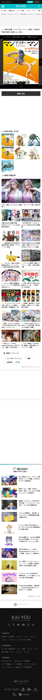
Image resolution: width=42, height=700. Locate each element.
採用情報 (27, 667)
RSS (33, 625)
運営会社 (18, 667)
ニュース (16, 14)
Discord (23, 625)
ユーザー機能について (8, 664)
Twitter (9, 625)
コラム (26, 636)
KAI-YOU (4, 14)
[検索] (39, 6)
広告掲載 (26, 661)
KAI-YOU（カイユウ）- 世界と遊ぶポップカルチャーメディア (21, 6)
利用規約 (19, 664)
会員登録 (30, 2)
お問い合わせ (18, 661)
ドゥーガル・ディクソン (14, 358)
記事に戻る (21, 94)
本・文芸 (10, 14)
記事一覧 (4, 636)
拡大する (21, 83)
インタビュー (13, 639)
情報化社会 (12, 649)
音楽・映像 (5, 652)
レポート (32, 636)
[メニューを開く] (3, 6)
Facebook (13, 625)
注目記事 (11, 636)
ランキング (19, 636)
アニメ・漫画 (21, 649)
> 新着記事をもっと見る (34, 596)
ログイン (37, 2)
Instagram (28, 625)
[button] (40, 62)
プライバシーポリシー (31, 664)
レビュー (4, 639)
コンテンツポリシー (8, 667)
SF (19, 362)
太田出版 (9, 362)
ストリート (19, 652)
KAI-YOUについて (7, 661)
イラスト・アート (32, 649)
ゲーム (12, 652)
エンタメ (26, 652)
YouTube (18, 625)
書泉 (28, 358)
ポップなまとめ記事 (24, 639)
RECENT (22, 469)
